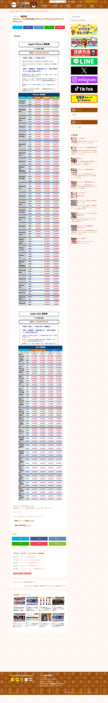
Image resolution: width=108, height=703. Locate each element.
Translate (82, 20)
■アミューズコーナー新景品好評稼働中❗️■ (24, 582)
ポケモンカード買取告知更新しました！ (30, 565)
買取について (44, 5)
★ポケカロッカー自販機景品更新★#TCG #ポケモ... (85, 226)
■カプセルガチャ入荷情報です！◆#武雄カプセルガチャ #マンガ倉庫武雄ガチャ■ (44, 586)
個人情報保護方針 (72, 1)
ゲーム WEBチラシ (81, 193)
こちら (32, 521)
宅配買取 (91, 5)
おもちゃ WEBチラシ (82, 238)
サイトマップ (80, 1)
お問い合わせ (91, 1)
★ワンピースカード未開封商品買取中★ (30, 560)
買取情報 (16, 553)
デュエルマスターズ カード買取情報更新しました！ (33, 568)
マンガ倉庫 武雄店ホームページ (80, 692)
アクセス (56, 5)
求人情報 (68, 5)
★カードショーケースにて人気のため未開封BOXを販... (87, 214)
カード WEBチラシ (81, 138)
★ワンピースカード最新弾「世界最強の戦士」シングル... (87, 201)
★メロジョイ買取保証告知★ (28, 557)
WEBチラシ (79, 5)
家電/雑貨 (23, 553)
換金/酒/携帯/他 (32, 553)
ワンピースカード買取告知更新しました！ (31, 563)
